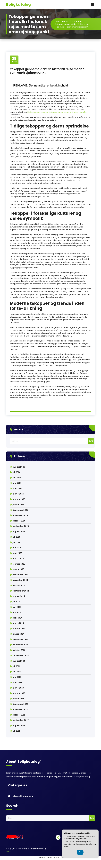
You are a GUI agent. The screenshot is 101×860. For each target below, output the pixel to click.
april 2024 (17, 618)
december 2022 (20, 704)
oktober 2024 (19, 585)
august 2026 (19, 467)
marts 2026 (18, 494)
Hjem (57, 21)
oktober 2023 (19, 650)
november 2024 (20, 580)
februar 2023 (19, 693)
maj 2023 (17, 677)
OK (80, 852)
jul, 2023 (14, 59)
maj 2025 (17, 547)
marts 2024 (18, 623)
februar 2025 (19, 564)
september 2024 (21, 591)
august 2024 (19, 596)
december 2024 (20, 574)
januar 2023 (18, 698)
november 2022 (20, 709)
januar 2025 (18, 569)
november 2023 (20, 644)
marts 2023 (18, 688)
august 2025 (19, 531)
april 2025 (17, 553)
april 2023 (17, 682)
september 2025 (21, 526)
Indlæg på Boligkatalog (72, 21)
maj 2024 (17, 612)
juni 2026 (17, 477)
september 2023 (21, 655)
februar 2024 (19, 628)
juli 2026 (16, 472)
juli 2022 (16, 731)
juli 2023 (16, 666)
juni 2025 (17, 542)
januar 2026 (18, 504)
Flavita (9, 851)
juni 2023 (17, 671)
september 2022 (21, 720)
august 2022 (19, 725)
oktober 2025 (19, 521)
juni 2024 (17, 607)
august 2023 (19, 661)
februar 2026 (19, 499)
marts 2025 (18, 558)
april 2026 (17, 488)
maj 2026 (17, 483)
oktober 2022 (19, 715)
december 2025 (20, 510)
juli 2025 (16, 537)
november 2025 (20, 515)
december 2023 (20, 639)
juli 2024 (17, 601)
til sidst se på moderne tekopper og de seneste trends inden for (57, 112)
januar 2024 (18, 634)
